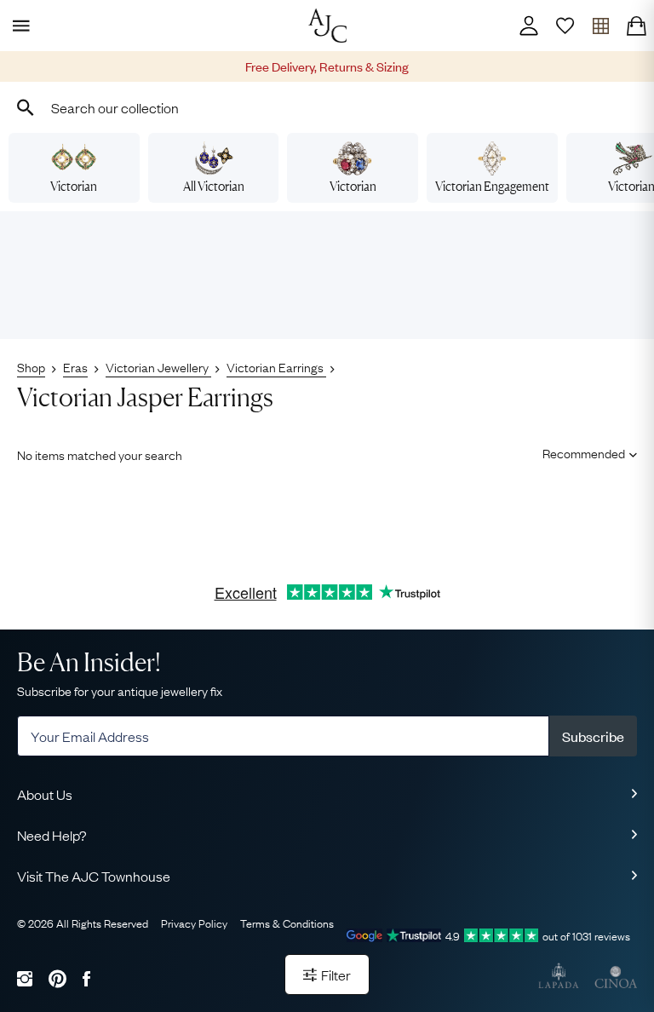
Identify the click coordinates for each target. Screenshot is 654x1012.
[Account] (529, 25)
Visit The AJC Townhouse (93, 875)
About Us (44, 794)
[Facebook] (86, 978)
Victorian (73, 186)
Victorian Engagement (492, 186)
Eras (75, 366)
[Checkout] (636, 25)
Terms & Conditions (287, 922)
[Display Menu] (18, 25)
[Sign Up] (564, 25)
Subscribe (593, 736)
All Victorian (213, 186)
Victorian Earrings (276, 366)
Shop (31, 366)
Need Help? (52, 834)
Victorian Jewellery (158, 366)
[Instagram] (24, 978)
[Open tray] (600, 25)
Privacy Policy (194, 922)
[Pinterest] (57, 978)
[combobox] (327, 107)
